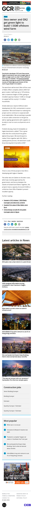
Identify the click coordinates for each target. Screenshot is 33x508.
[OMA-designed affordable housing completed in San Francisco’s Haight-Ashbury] (16, 273)
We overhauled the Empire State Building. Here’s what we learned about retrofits (16, 446)
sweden (14, 221)
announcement (24, 79)
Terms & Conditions (8, 496)
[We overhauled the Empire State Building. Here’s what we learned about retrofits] (16, 345)
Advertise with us (22, 494)
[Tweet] (8, 40)
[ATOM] (9, 505)
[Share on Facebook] (5, 40)
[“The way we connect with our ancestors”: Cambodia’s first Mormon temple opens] (16, 368)
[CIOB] (23, 505)
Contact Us (5, 498)
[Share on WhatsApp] (15, 40)
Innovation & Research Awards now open (17, 431)
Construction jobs (12, 387)
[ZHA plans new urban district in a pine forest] (16, 252)
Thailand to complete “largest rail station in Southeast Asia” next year (17, 438)
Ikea (9, 221)
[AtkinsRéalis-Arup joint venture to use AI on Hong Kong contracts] (16, 322)
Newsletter (6, 494)
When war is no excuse (13, 425)
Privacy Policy (21, 496)
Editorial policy (21, 498)
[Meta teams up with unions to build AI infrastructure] (16, 298)
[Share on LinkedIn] (12, 40)
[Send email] (19, 40)
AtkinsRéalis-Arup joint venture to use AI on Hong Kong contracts (18, 454)
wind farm (20, 221)
